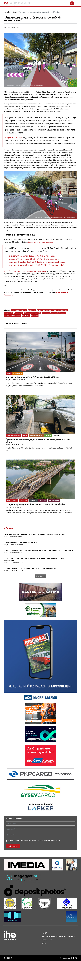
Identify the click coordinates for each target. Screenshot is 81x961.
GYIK (44, 943)
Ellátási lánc (23, 500)
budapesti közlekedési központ (54, 313)
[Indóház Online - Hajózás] (29, 3)
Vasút (8, 500)
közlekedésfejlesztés (12, 316)
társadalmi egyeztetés (32, 313)
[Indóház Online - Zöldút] (25, 3)
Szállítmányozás (54, 500)
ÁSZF (44, 933)
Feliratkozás (12, 846)
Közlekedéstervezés (36, 435)
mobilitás (34, 316)
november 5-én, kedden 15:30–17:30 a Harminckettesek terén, (37, 262)
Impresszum (47, 940)
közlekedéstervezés (19, 310)
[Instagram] (76, 958)
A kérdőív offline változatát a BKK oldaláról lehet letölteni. (25, 271)
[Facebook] (73, 958)
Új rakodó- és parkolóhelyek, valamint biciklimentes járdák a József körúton (38, 441)
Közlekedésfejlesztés (13, 435)
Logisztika (43, 500)
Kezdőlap (7, 12)
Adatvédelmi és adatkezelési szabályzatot (25, 840)
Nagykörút (8, 313)
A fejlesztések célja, (13, 137)
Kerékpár (48, 435)
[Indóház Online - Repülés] (15, 3)
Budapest (31, 310)
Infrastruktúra (17, 373)
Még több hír (40, 576)
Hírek (15, 12)
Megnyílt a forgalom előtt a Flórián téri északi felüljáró (32, 377)
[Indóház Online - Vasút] (11, 3)
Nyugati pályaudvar (44, 310)
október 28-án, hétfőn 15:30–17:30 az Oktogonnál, (32, 256)
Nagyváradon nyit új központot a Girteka (20, 542)
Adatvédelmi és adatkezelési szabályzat (58, 936)
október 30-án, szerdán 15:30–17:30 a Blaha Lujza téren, (34, 259)
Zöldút (25, 435)
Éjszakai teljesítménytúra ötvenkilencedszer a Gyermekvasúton (30, 568)
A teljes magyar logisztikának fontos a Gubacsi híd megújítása (35, 504)
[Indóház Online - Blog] (22, 3)
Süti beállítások (65, 958)
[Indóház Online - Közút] (19, 3)
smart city (25, 316)
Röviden (56, 435)
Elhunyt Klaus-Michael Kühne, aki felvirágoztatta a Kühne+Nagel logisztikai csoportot (38, 550)
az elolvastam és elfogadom (34, 840)
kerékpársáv (62, 310)
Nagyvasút (33, 500)
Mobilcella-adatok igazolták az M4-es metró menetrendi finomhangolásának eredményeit (35, 559)
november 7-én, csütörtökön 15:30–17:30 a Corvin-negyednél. (37, 265)
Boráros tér (18, 313)
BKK (54, 310)
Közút (8, 373)
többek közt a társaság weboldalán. (41, 242)
